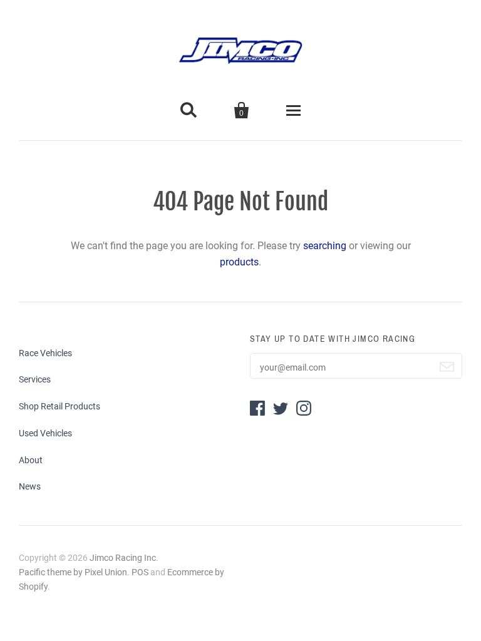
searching (324, 246)
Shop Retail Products (59, 406)
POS (140, 572)
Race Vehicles (45, 353)
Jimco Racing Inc (123, 558)
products (239, 262)
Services (35, 379)
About (31, 460)
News (30, 486)
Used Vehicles (45, 433)
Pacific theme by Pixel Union (73, 572)
